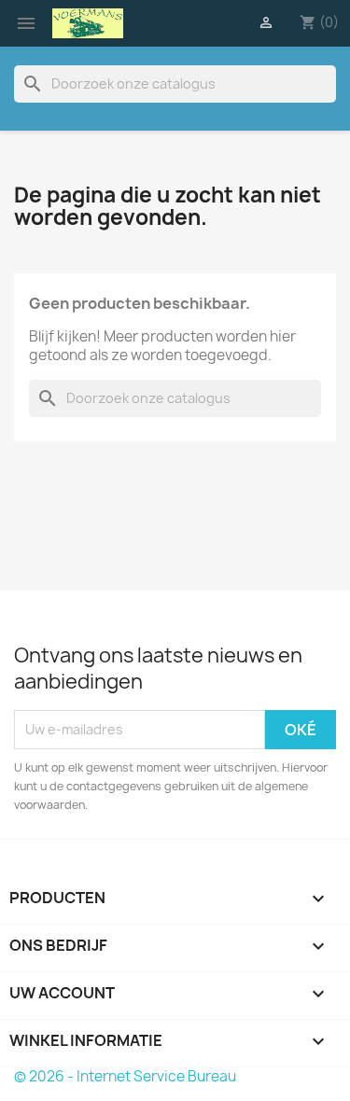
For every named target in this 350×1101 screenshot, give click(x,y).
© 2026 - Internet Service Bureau (125, 1076)
